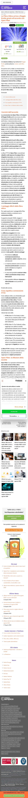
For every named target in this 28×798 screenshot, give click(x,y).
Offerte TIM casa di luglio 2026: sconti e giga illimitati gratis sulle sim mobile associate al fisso (7, 446)
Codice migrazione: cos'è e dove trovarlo (14, 635)
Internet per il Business (18, 726)
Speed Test (4, 732)
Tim (2, 738)
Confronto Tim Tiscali (5, 744)
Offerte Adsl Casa (10, 726)
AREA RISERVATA (7, 2)
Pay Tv (12, 710)
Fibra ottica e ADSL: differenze (11, 638)
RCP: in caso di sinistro (10, 785)
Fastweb (9, 738)
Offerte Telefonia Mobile (6, 708)
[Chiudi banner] (25, 380)
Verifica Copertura (10, 732)
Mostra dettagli (19, 406)
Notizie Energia (7, 662)
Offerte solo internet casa (6, 728)
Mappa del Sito (16, 722)
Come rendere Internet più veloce (12, 633)
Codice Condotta (13, 716)
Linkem (23, 738)
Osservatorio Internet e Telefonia (13, 751)
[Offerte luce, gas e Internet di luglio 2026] (7, 473)
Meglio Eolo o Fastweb (6, 748)
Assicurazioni (9, 706)
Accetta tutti (14, 411)
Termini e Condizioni (5, 716)
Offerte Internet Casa (5, 724)
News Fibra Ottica (21, 22)
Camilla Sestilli (5, 22)
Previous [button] (2, 49)
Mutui (13, 706)
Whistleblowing (19, 714)
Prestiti (16, 706)
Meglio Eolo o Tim (5, 746)
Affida (19, 790)
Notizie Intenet (4, 751)
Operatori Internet (4, 735)
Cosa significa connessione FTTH (13, 102)
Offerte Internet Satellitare (6, 734)
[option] (7, 50)
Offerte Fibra (4, 726)
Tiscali (17, 738)
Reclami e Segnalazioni (6, 720)
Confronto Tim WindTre (14, 742)
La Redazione (7, 654)
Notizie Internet (7, 668)
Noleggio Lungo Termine (6, 710)
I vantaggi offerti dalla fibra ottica (13, 99)
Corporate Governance (6, 712)
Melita (10, 740)
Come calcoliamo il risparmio (7, 714)
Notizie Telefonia (8, 676)
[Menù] (25, 7)
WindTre (13, 738)
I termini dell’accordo (10, 97)
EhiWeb (6, 740)
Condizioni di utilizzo (11, 784)
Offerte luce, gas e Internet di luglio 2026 (14, 616)
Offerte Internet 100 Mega (18, 732)
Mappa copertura (5, 753)
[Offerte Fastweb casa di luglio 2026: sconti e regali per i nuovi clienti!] (20, 437)
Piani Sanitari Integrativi (15, 708)
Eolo (20, 738)
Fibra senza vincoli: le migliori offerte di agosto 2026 (7, 494)
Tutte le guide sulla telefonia (10, 641)
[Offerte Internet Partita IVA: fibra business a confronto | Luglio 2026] (7, 456)
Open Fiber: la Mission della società (14, 105)
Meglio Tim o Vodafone (16, 740)
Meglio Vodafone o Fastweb (15, 744)
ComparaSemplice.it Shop (15, 720)
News (11, 722)
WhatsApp (20, 25)
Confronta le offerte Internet (14, 795)
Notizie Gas (6, 665)
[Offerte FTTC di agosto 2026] (20, 473)
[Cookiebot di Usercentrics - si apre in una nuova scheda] (16, 381)
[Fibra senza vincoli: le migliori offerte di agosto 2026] (7, 487)
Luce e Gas (4, 706)
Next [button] (25, 49)
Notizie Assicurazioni (9, 670)
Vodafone (5, 738)
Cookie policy (22, 716)
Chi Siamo (16, 710)
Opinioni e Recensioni (5, 722)
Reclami (17, 784)
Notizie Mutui (7, 682)
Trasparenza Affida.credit (5, 790)
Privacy (18, 716)
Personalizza (13, 416)
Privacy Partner (4, 718)
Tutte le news (7, 687)
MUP (6, 784)
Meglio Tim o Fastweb (5, 742)
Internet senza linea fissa (16, 734)
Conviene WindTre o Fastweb (14, 746)
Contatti (14, 714)
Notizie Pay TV (7, 679)
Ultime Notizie (7, 684)
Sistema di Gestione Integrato (16, 712)
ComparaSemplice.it (5, 704)
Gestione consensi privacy (12, 718)
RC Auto (6, 673)
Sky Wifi (3, 740)
